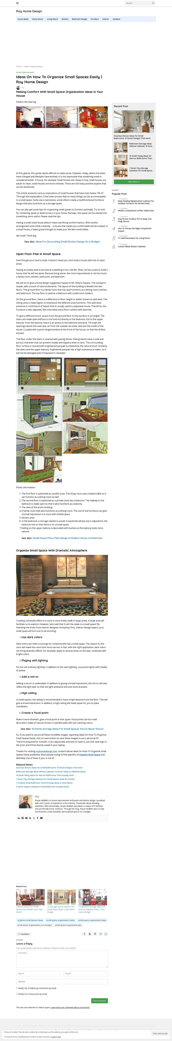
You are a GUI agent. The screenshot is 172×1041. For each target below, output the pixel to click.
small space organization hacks (60, 920)
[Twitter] (34, 818)
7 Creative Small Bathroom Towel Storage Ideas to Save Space (44, 783)
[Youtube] (26, 818)
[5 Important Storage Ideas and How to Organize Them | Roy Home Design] (92, 897)
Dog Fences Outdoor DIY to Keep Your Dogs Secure (135, 220)
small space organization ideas (92, 920)
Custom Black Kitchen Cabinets (132, 246)
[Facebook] (37, 818)
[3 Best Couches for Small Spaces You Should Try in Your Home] (30, 897)
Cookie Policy (56, 1037)
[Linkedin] (19, 818)
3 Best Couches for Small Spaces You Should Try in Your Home (29, 909)
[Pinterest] (22, 818)
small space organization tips (68, 925)
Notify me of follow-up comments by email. (37, 988)
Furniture (95, 19)
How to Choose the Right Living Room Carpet (135, 229)
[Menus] (18, 3)
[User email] (41, 818)
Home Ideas (23, 19)
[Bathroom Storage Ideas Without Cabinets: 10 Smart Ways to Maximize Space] (120, 148)
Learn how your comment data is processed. (70, 1007)
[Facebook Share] (84, 934)
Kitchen (65, 19)
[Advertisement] (86, 43)
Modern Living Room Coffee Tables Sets (136, 210)
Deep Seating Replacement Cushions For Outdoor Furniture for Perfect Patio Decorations (136, 202)
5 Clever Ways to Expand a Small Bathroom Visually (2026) (42, 786)
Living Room (52, 19)
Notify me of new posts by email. (32, 994)
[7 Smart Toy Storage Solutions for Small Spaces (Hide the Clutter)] (120, 172)
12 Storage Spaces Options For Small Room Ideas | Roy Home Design (61, 909)
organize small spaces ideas (30, 920)
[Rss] (30, 818)
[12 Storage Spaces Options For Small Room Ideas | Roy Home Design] (61, 897)
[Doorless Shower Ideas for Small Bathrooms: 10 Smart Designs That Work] (134, 121)
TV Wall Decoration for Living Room (134, 238)
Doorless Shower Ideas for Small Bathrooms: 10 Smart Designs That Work (49, 767)
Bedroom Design (79, 19)
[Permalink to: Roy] (18, 87)
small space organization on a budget (34, 925)
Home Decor (37, 19)
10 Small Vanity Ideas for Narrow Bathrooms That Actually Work (45, 775)
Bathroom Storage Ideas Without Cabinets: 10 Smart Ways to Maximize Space (51, 771)
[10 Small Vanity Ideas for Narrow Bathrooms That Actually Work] (120, 160)
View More (133, 182)
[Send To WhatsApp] (106, 934)
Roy (23, 88)
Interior (106, 19)
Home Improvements (25, 72)
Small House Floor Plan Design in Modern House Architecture (67, 538)
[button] (153, 3)
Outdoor (116, 19)
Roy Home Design (29, 11)
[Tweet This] (90, 934)
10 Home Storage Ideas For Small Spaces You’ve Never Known (67, 728)
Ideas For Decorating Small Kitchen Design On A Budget (68, 241)
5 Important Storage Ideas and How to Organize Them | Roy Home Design (91, 909)
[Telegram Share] (100, 934)
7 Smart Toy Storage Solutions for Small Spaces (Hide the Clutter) (45, 779)
